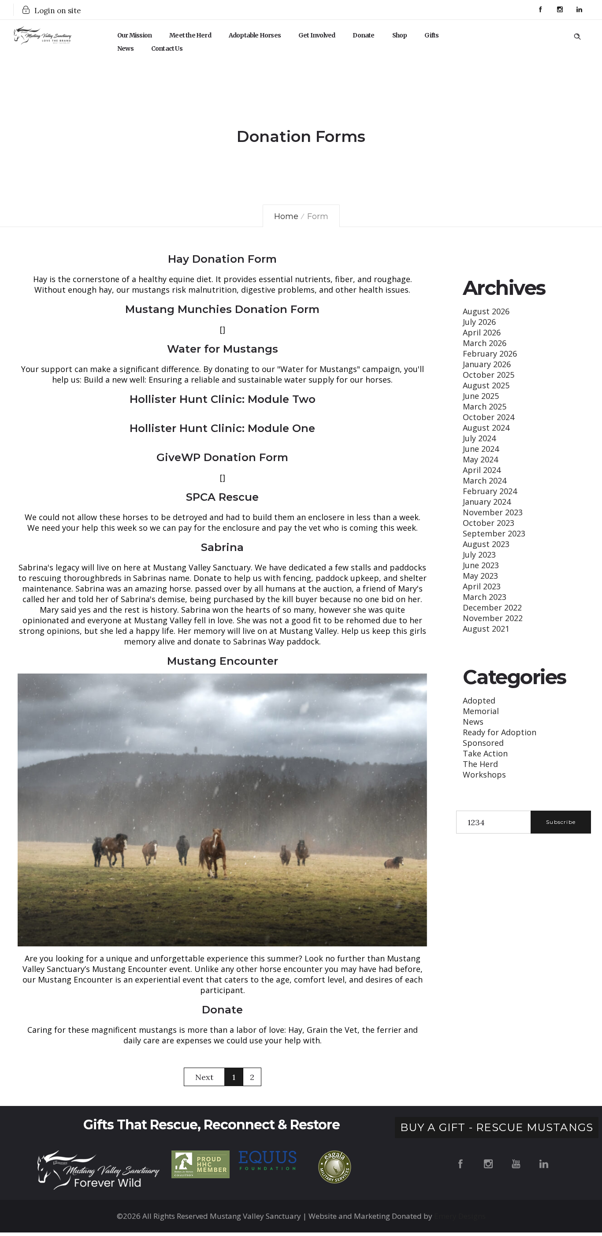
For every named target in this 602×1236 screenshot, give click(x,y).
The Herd (480, 764)
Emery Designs (460, 1216)
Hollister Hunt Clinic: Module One (222, 428)
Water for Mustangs (222, 349)
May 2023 (480, 575)
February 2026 (490, 353)
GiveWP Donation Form (222, 457)
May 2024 (480, 459)
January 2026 (487, 364)
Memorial (481, 711)
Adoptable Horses (255, 35)
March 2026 (484, 343)
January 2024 (487, 501)
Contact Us (166, 48)
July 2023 (479, 554)
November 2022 (493, 618)
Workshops (484, 774)
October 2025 (488, 374)
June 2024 (481, 448)
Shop (399, 35)
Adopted (479, 700)
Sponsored (483, 742)
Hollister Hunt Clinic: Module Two (223, 399)
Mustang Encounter (222, 661)
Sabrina (222, 547)
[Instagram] (559, 9)
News (125, 48)
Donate (363, 35)
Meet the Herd (190, 35)
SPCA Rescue (222, 497)
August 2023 (486, 544)
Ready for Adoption (499, 732)
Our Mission (134, 35)
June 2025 (481, 396)
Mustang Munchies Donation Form (222, 309)
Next (204, 1077)
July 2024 (479, 438)
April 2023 (482, 586)
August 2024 (486, 427)
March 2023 (484, 597)
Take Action (485, 753)
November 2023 (493, 512)
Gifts (431, 35)
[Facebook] (540, 9)
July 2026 (479, 321)
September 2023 (494, 533)
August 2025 (486, 385)
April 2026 (482, 332)
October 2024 (488, 417)
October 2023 (488, 522)
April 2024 (482, 470)
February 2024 (490, 491)
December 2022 (492, 607)
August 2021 (486, 628)
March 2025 (484, 406)
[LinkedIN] (579, 9)
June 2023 (481, 565)
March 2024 (484, 480)
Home (286, 216)
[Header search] (577, 35)
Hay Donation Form (222, 259)
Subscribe (561, 822)
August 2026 (486, 311)
